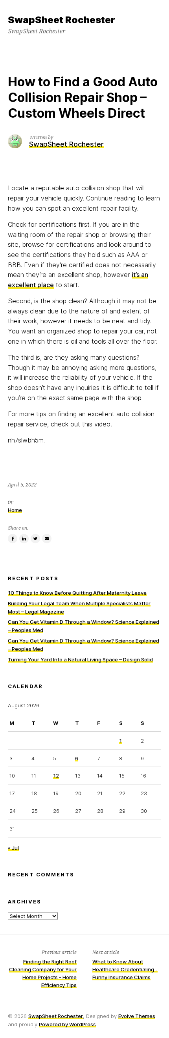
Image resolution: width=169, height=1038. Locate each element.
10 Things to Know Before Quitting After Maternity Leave (77, 593)
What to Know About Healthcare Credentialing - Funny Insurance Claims (125, 969)
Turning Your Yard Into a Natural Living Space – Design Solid (80, 659)
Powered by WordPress (67, 1024)
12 (56, 775)
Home (15, 510)
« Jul (13, 848)
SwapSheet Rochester (55, 1016)
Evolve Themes (136, 1016)
